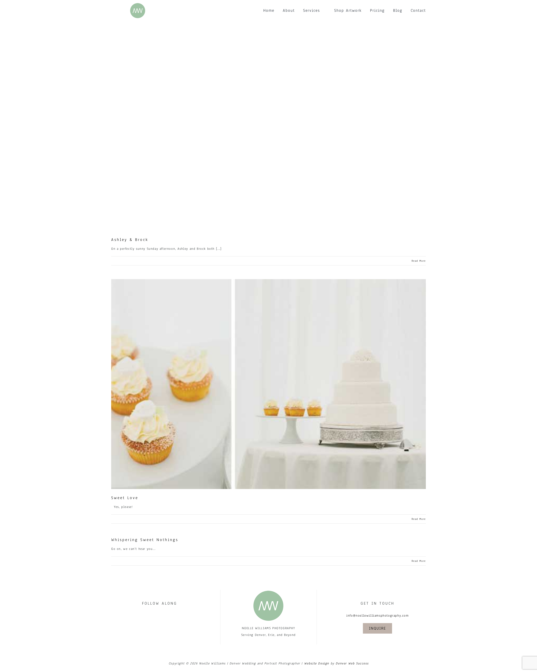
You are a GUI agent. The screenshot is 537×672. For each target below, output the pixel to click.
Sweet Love (124, 498)
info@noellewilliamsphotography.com (377, 615)
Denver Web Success (352, 663)
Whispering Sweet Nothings (144, 540)
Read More (419, 261)
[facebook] (154, 615)
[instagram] (164, 615)
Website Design (316, 663)
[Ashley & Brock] (268, 126)
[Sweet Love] (268, 384)
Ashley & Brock (129, 239)
